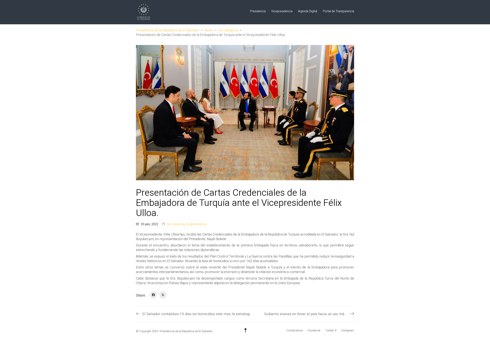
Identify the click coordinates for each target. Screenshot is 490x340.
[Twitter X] (163, 295)
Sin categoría (175, 224)
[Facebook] (153, 295)
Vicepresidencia (196, 224)
